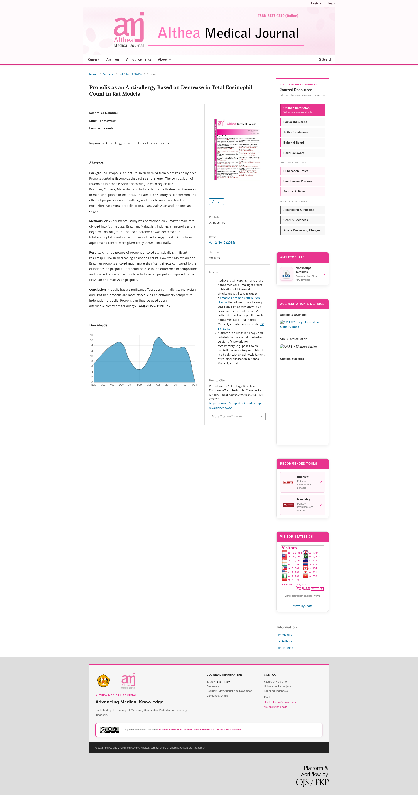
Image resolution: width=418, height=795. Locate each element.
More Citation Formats (227, 416)
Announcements (138, 59)
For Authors (284, 641)
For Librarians (285, 648)
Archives (112, 59)
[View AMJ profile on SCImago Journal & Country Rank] (302, 324)
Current (93, 59)
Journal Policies (294, 191)
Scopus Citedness (295, 220)
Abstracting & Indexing (298, 209)
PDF (218, 202)
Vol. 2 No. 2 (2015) (130, 74)
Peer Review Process (297, 181)
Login (331, 3)
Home (93, 74)
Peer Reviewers (293, 153)
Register (317, 3)
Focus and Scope (295, 122)
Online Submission (298, 109)
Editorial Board (293, 142)
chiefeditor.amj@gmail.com (280, 702)
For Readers (284, 635)
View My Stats (302, 606)
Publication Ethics (295, 171)
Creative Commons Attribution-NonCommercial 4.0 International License (199, 729)
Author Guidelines (295, 132)
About (163, 59)
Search (326, 59)
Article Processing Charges (301, 230)
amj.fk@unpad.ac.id (275, 706)
